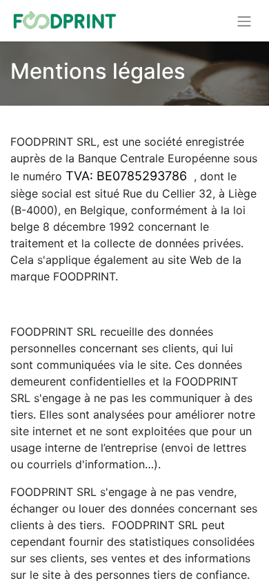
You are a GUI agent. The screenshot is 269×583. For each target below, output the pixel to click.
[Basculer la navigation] (244, 21)
